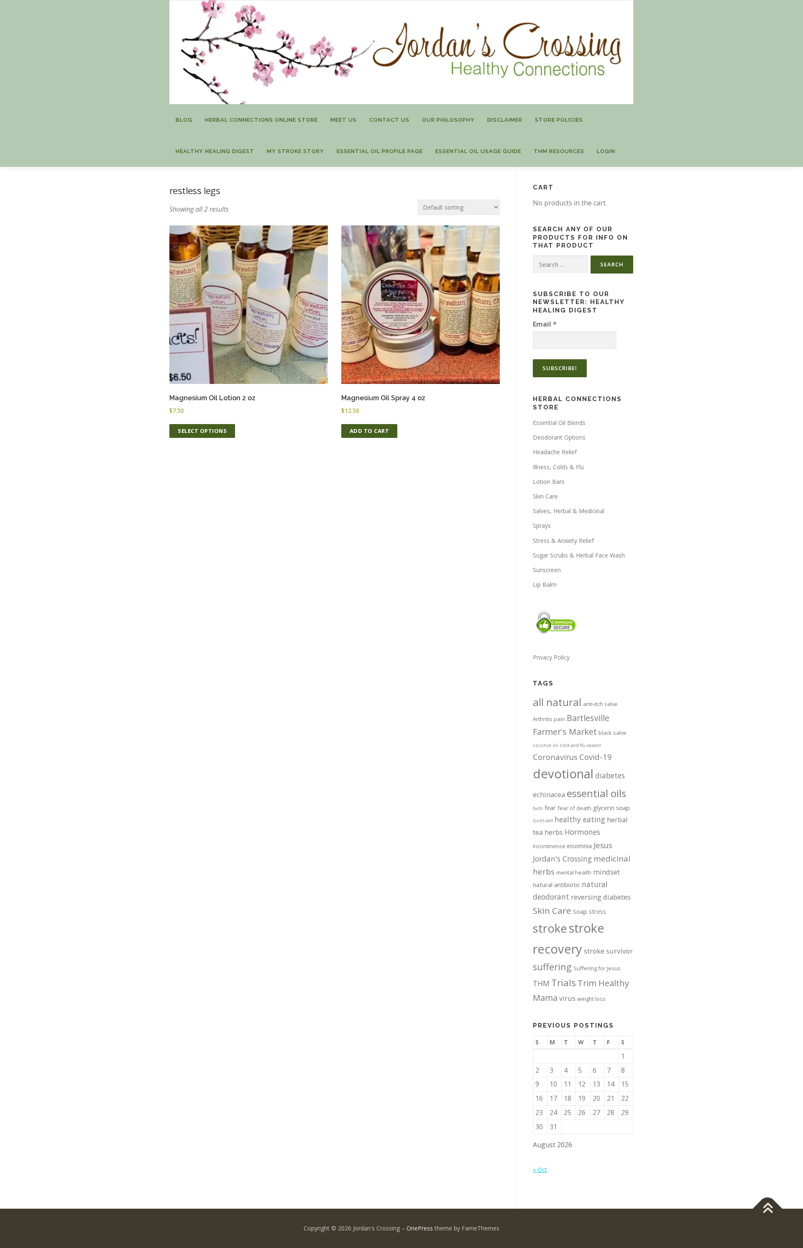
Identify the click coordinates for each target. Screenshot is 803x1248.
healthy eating (580, 819)
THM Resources (559, 151)
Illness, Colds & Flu (558, 467)
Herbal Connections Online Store (261, 120)
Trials (563, 982)
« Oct (540, 1170)
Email (545, 324)
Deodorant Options (559, 437)
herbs (554, 832)
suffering (552, 967)
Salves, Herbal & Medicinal (568, 511)
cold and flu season (580, 745)
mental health (573, 872)
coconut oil (545, 745)
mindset (606, 872)
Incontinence (549, 846)
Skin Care (545, 496)
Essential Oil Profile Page (380, 151)
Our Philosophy (448, 120)
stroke (550, 928)
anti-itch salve (600, 704)
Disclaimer (504, 120)
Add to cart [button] (369, 431)
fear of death (574, 808)
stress (597, 911)
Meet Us (343, 120)
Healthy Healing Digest (215, 151)
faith (538, 808)
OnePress (420, 1228)
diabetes (610, 775)
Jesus (602, 845)
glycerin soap (611, 807)
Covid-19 (595, 757)
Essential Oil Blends (559, 423)
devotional (563, 773)
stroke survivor (608, 951)
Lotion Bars (549, 482)
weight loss (591, 998)
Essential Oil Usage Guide (478, 151)
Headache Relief (555, 452)
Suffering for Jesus (597, 968)
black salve (612, 733)
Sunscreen (547, 570)
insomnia (579, 845)
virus (567, 998)
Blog (184, 120)
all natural (557, 702)
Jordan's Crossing (562, 859)
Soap (580, 911)
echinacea (549, 794)
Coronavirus (555, 757)
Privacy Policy (551, 657)
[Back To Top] (768, 1209)
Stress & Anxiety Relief (563, 541)
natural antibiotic (556, 884)
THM (541, 983)
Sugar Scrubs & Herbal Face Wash (579, 555)
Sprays (542, 525)
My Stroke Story (295, 151)
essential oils (596, 793)
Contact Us (389, 120)
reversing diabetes (601, 897)
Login (606, 151)
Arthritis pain (549, 719)
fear (550, 807)
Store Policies (559, 120)
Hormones (582, 832)
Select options (202, 431)
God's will (543, 820)
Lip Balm (545, 584)
